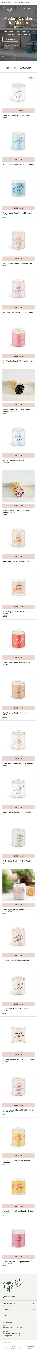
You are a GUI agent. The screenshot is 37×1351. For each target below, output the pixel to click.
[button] (3, 8)
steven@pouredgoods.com (12, 1327)
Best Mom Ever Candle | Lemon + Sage (17, 312)
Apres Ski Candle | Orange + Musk (15, 115)
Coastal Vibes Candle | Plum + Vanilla (16, 812)
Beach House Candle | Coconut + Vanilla (18, 164)
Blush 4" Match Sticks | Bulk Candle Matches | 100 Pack (16, 512)
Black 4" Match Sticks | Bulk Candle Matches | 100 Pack (16, 410)
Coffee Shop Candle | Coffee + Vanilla (16, 861)
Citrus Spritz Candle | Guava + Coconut (17, 763)
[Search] (24, 8)
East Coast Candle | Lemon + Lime (15, 960)
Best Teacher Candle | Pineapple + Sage (18, 361)
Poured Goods (7, 1342)
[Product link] (18, 91)
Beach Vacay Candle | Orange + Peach (17, 263)
